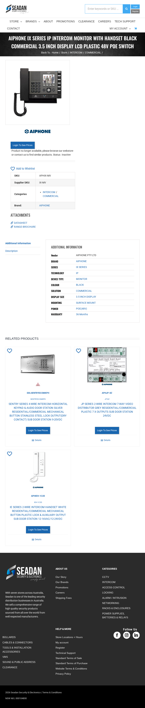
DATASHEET (20, 222)
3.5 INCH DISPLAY (86, 296)
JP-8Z (107, 399)
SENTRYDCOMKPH (38, 399)
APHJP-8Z (107, 393)
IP (77, 273)
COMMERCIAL (51, 196)
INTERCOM (49, 192)
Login (135, 6)
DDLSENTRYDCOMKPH (38, 393)
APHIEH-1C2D (38, 496)
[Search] (126, 8)
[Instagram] (126, 635)
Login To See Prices (23, 145)
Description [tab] (11, 250)
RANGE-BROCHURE (25, 226)
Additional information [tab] (18, 243)
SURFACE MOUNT (86, 302)
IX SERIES (81, 267)
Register (135, 11)
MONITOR (81, 279)
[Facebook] (117, 635)
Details (38, 440)
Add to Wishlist (25, 168)
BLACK (80, 284)
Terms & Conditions (52, 692)
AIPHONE (44, 205)
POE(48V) (81, 308)
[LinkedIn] (136, 635)
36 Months (82, 314)
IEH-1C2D (38, 502)
